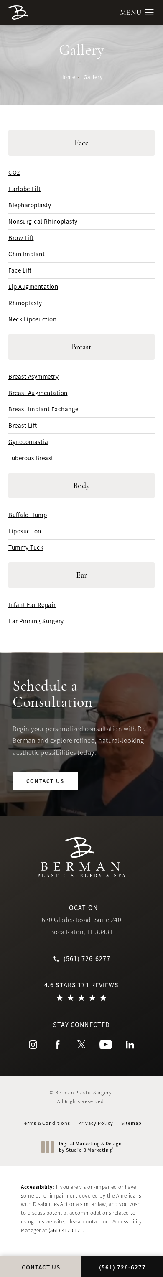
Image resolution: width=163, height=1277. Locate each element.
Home (67, 77)
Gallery (93, 77)
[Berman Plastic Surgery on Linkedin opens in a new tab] (130, 1045)
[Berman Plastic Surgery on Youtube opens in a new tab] (106, 1045)
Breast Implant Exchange (43, 409)
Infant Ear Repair (32, 605)
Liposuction (24, 531)
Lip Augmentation (33, 287)
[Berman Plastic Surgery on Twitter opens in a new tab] (81, 1045)
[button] (149, 12)
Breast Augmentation (38, 393)
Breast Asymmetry (33, 376)
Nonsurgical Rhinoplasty (43, 221)
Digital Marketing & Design (90, 1147)
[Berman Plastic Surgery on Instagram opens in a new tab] (33, 1045)
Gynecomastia (28, 442)
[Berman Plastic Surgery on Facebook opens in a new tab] (57, 1045)
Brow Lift (21, 238)
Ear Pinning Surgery (36, 621)
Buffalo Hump (27, 515)
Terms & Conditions (46, 1123)
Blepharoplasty (29, 205)
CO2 (14, 172)
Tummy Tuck (25, 547)
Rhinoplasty (25, 303)
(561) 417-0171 (65, 1230)
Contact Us (45, 781)
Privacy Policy (95, 1123)
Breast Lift (22, 425)
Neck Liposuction (32, 319)
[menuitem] (33, 1045)
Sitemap (131, 1123)
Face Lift (20, 270)
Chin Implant (26, 254)
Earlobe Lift (24, 189)
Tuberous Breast (30, 458)
